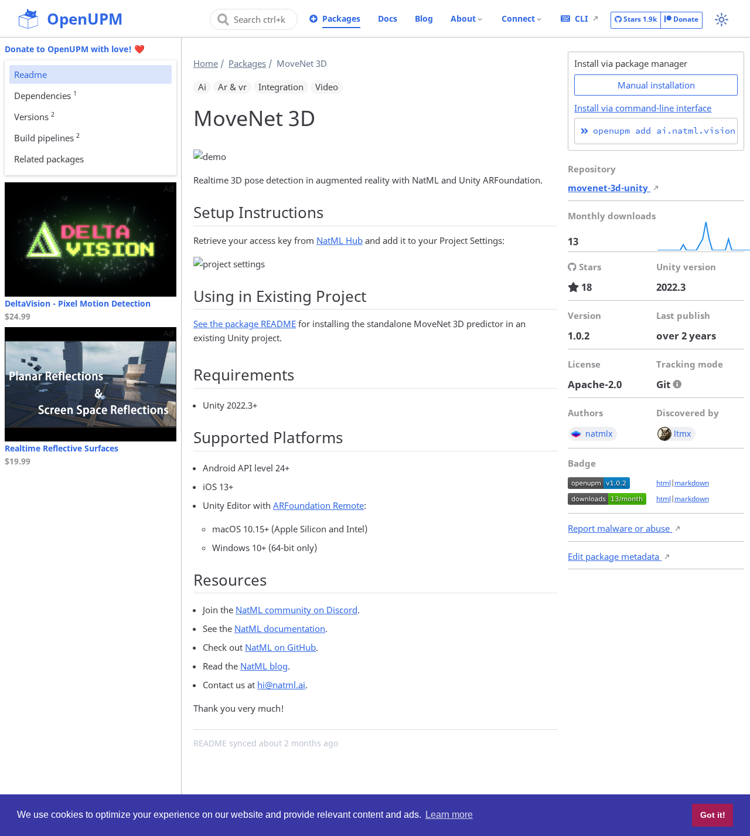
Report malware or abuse (620, 528)
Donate (684, 19)
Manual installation (656, 85)
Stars (639, 19)
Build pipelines (47, 137)
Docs (387, 18)
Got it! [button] (712, 815)
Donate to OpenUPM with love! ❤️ (75, 49)
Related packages (49, 159)
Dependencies (45, 95)
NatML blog (264, 666)
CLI (581, 18)
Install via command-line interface (642, 108)
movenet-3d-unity (609, 187)
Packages (341, 18)
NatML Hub (339, 240)
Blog (424, 18)
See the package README (244, 323)
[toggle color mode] (721, 20)
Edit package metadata (615, 556)
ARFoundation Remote (318, 505)
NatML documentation (279, 628)
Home (205, 63)
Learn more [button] (449, 815)
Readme (30, 74)
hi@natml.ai (281, 685)
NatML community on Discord (296, 610)
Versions (34, 116)
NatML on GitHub (280, 647)
